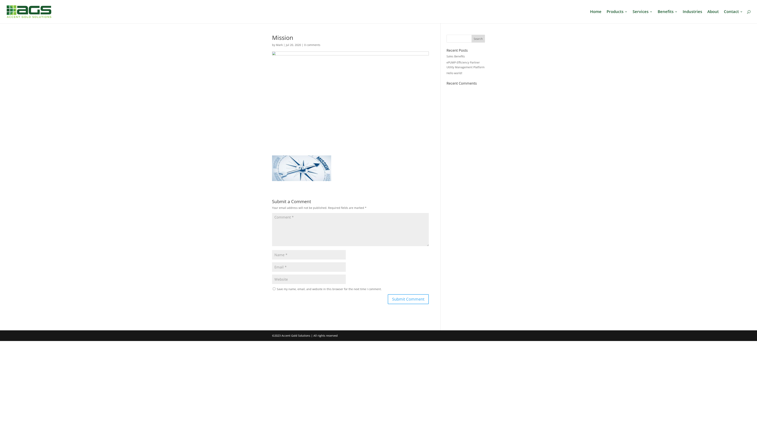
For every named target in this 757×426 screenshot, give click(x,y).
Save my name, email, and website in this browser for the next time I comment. (329, 289)
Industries (692, 12)
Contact (731, 12)
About (713, 12)
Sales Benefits (456, 56)
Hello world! (454, 73)
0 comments (312, 45)
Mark (279, 45)
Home (595, 12)
